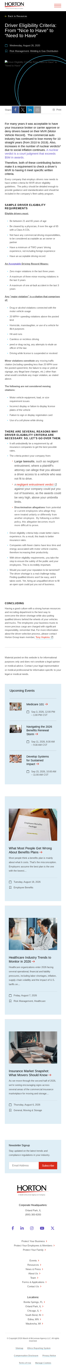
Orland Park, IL (33, 1306)
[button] (15, 109)
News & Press (33, 1269)
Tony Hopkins (44, 637)
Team (33, 1277)
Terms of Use (25, 1363)
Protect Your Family (33, 1249)
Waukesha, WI (33, 1323)
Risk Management (19, 51)
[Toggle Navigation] (57, 5)
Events (33, 1260)
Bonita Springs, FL (33, 1302)
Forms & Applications (33, 1282)
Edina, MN (33, 1319)
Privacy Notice (49, 1356)
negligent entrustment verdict (36, 484)
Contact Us (33, 1286)
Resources (33, 1264)
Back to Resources (17, 16)
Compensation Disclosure (26, 1356)
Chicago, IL (33, 1310)
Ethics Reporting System (39, 1348)
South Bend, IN (33, 1315)
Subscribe (48, 1165)
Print (58, 109)
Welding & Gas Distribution (44, 51)
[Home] (15, 5)
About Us (33, 1273)
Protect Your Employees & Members (33, 1245)
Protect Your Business (33, 1241)
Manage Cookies (43, 1363)
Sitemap (19, 1348)
